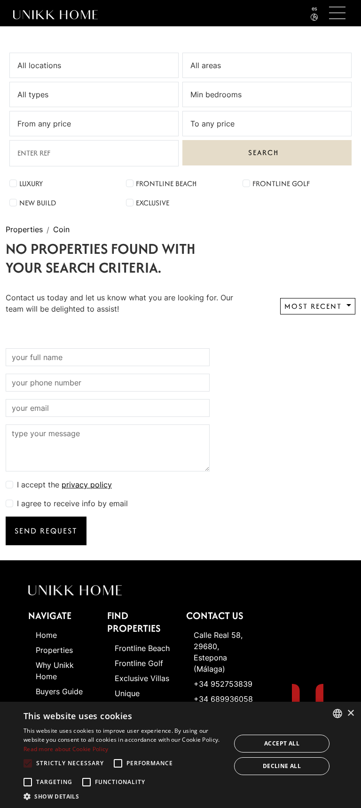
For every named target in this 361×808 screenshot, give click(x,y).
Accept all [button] (281, 743)
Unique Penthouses (135, 699)
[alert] (180, 755)
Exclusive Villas (142, 678)
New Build (37, 202)
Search (263, 152)
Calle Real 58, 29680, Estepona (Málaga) (218, 652)
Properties (24, 230)
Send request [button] (46, 530)
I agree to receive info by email (72, 503)
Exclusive (152, 202)
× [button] (350, 713)
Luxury (31, 183)
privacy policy (87, 484)
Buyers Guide (59, 691)
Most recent (314, 306)
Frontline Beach (166, 183)
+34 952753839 (223, 684)
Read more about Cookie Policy (66, 749)
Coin (61, 230)
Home (46, 635)
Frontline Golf (281, 183)
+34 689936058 (223, 699)
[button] (124, 796)
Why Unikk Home (55, 670)
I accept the (64, 484)
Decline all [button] (282, 766)
